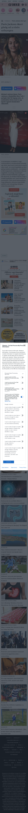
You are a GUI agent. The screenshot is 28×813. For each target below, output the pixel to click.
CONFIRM (8, 461)
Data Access (14, 467)
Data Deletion (5, 467)
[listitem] (14, 374)
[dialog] (14, 406)
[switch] (22, 377)
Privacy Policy (22, 467)
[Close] (24, 345)
